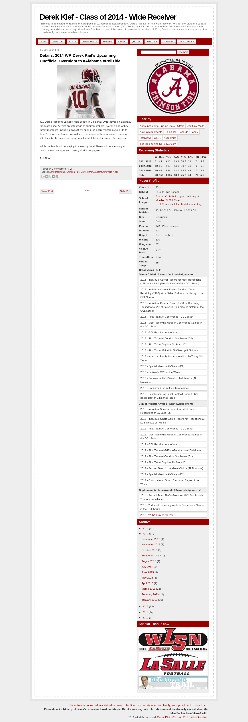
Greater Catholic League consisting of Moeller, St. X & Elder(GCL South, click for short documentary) (179, 200)
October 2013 (150, 550)
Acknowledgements (151, 131)
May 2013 (148, 577)
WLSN (157, 137)
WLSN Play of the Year (161, 514)
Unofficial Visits (110, 172)
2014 (146, 528)
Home (43, 41)
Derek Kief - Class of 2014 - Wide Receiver (108, 17)
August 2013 (149, 561)
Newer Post (47, 191)
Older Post (125, 191)
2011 (146, 612)
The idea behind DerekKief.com (158, 143)
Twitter (152, 41)
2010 (146, 617)
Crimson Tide (73, 172)
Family (194, 131)
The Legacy (187, 41)
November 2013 (151, 544)
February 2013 (150, 594)
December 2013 (151, 539)
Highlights (89, 41)
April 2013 (148, 583)
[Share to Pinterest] (57, 176)
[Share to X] (50, 176)
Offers (107, 41)
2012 (146, 606)
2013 (146, 533)
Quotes (136, 41)
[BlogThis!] (46, 176)
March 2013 (149, 588)
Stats (72, 41)
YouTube (168, 41)
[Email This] (43, 176)
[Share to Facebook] (53, 176)
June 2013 (148, 572)
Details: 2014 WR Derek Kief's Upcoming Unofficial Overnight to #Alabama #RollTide (80, 58)
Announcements (57, 172)
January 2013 (150, 599)
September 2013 (152, 555)
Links (121, 41)
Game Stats (168, 125)
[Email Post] (69, 169)
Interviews (145, 137)
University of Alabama (91, 172)
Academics (170, 137)
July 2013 (147, 566)
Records (183, 131)
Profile (57, 41)
